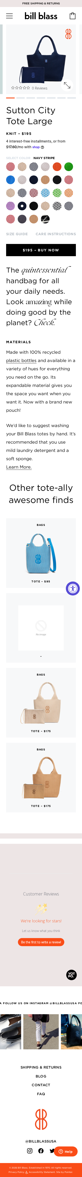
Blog (41, 1076)
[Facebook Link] (41, 1150)
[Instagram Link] (29, 1150)
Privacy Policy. (16, 1172)
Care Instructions (56, 234)
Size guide (17, 234)
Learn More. (19, 467)
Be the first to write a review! (41, 942)
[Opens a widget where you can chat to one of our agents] (66, 1151)
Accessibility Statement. (42, 1172)
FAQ (41, 1094)
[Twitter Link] (52, 1150)
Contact (41, 1085)
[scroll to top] (41, 1119)
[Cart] (72, 16)
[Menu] (9, 16)
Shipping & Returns (41, 1067)
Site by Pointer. (64, 1172)
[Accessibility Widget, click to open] (73, 588)
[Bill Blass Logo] (41, 16)
